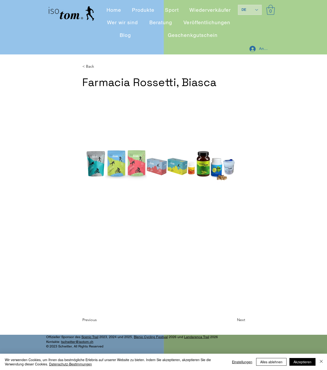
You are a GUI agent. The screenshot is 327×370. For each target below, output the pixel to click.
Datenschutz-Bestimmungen (70, 364)
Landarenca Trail (196, 337)
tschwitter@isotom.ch (77, 342)
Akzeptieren (302, 361)
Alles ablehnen (271, 361)
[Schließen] (321, 362)
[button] (270, 10)
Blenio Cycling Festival (151, 337)
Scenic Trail (89, 337)
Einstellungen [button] (242, 361)
